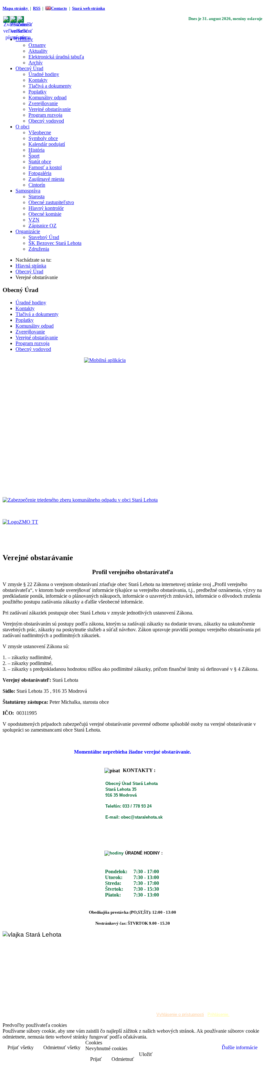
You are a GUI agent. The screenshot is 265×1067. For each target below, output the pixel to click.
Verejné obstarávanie (49, 109)
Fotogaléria (39, 173)
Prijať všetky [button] (20, 1047)
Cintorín (36, 185)
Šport (33, 155)
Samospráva (28, 190)
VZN (33, 220)
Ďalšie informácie (240, 1047)
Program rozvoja (45, 115)
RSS (36, 8)
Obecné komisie (44, 214)
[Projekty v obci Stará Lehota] (80, 500)
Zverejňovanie (43, 103)
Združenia (38, 249)
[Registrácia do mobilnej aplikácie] (132, 422)
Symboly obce (43, 138)
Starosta (36, 196)
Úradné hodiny (43, 74)
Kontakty (38, 80)
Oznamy (24, 39)
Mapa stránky (16, 8)
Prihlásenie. (218, 1014)
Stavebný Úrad (43, 237)
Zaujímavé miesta (46, 179)
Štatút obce (39, 161)
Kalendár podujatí (46, 144)
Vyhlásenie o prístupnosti (180, 1014)
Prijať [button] (96, 1059)
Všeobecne (39, 132)
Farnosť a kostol (45, 167)
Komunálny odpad (47, 97)
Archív (35, 62)
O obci (22, 126)
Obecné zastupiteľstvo (51, 202)
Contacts (59, 8)
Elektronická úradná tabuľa (56, 57)
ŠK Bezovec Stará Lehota (54, 243)
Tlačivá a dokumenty (49, 86)
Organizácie (28, 231)
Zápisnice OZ (42, 225)
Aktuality (38, 51)
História (36, 150)
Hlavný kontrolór (46, 208)
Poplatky (37, 91)
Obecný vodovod (46, 121)
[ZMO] (20, 522)
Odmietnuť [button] (122, 1059)
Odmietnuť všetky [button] (61, 1047)
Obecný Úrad (29, 68)
